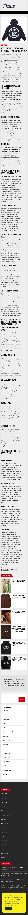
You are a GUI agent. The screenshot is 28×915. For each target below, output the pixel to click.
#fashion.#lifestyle (5, 569)
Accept (8, 909)
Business (5, 715)
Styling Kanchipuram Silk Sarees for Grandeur (19, 581)
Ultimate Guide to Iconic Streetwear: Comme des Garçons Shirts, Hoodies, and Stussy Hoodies (19, 629)
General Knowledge (8, 732)
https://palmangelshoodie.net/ (10, 157)
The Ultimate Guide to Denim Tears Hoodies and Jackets (19, 643)
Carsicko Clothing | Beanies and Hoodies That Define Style (19, 659)
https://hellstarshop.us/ (11, 60)
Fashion (4, 45)
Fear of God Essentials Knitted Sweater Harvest (19, 596)
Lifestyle (5, 744)
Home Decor (6, 740)
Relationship (6, 753)
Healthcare (6, 736)
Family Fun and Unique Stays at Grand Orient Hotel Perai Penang (14, 874)
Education (6, 719)
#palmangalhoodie (5, 570)
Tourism (5, 766)
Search (5, 696)
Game (4, 727)
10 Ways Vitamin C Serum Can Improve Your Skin (18, 612)
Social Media (6, 757)
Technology (6, 761)
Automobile (6, 710)
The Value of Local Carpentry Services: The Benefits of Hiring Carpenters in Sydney (13, 886)
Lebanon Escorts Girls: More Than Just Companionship (12, 868)
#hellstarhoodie (13, 569)
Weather (5, 774)
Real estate (6, 749)
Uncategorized (7, 770)
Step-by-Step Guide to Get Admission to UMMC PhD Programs (13, 880)
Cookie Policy (13, 905)
